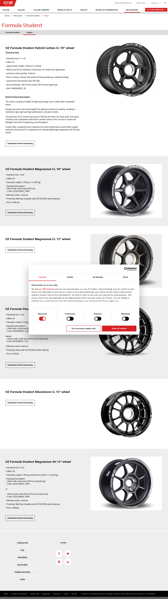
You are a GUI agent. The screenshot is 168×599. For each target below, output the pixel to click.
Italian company (41, 10)
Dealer (83, 10)
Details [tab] (70, 277)
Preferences (57, 594)
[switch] (70, 319)
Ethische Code (34, 594)
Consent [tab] (42, 277)
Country (154, 3)
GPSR (22, 580)
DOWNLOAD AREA (22, 572)
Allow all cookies (119, 329)
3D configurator (155, 10)
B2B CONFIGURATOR (123, 3)
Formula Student (12, 32)
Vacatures (22, 565)
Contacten (22, 543)
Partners (22, 557)
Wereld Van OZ (65, 10)
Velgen (5, 10)
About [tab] (125, 277)
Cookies (66, 594)
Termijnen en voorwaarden (19, 594)
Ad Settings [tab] (98, 277)
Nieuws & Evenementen (107, 10)
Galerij (21, 10)
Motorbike (141, 3)
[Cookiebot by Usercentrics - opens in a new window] (126, 269)
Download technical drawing (20, 143)
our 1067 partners (46, 289)
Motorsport (132, 10)
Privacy (6, 594)
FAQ (22, 550)
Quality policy (46, 594)
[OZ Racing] (42, 3)
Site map (74, 594)
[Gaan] (165, 2)
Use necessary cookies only (84, 329)
